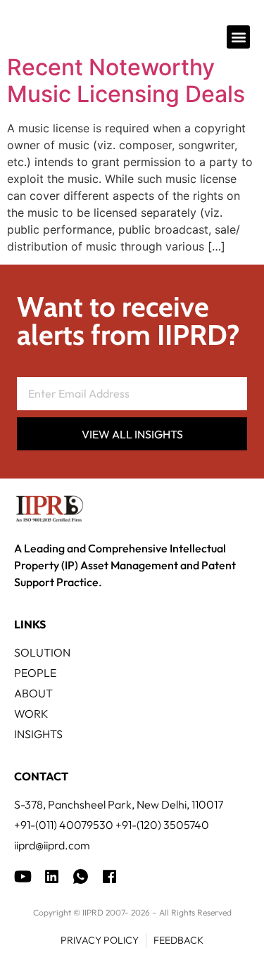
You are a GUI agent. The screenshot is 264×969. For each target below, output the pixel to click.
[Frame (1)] (52, 876)
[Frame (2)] (109, 876)
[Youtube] (23, 876)
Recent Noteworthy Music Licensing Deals (126, 80)
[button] (238, 37)
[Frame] (80, 876)
